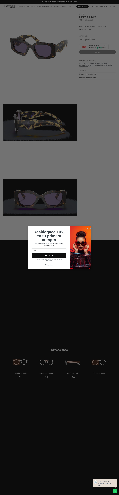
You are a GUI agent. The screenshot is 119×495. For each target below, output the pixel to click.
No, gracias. (49, 265)
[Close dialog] (89, 228)
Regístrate (49, 255)
